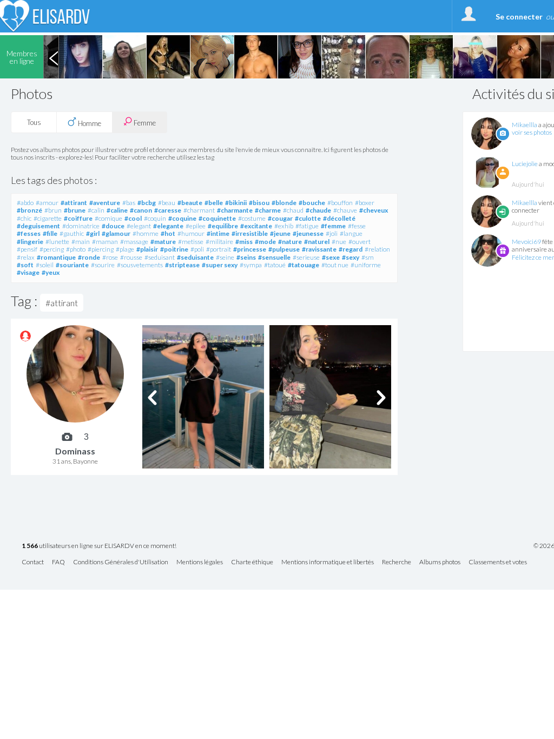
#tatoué (275, 265)
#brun (53, 210)
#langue (351, 233)
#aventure (104, 203)
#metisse (190, 241)
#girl (93, 233)
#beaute (189, 203)
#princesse (249, 249)
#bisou (259, 203)
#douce (113, 226)
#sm (367, 257)
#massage (134, 241)
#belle (214, 203)
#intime (218, 233)
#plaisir (147, 249)
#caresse (167, 210)
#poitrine (174, 249)
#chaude (318, 210)
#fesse (357, 226)
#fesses (29, 233)
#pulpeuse (284, 249)
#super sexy (220, 265)
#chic (24, 218)
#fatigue (307, 226)
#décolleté (339, 218)
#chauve (345, 210)
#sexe (331, 257)
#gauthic (72, 233)
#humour (191, 233)
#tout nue (334, 265)
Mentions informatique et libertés (327, 562)
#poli (197, 249)
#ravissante (319, 249)
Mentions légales (199, 562)
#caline (117, 210)
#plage (125, 249)
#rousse (131, 257)
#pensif (27, 249)
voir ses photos (532, 132)
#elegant (139, 226)
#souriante (72, 265)
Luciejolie (525, 164)
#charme (268, 210)
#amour (47, 203)
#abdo (25, 203)
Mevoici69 (526, 241)
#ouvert (359, 241)
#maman (105, 241)
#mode (265, 241)
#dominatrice (81, 226)
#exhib (283, 226)
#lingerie (30, 241)
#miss (244, 241)
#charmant (199, 210)
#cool (133, 218)
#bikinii (236, 203)
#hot (168, 233)
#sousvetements (140, 265)
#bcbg (146, 203)
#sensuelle (274, 257)
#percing (51, 249)
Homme (88, 123)
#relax (26, 257)
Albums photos (439, 562)
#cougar (280, 218)
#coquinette (217, 218)
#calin (96, 210)
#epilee (196, 226)
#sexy (350, 257)
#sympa (251, 265)
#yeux (51, 272)
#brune (74, 210)
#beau (166, 203)
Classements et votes (498, 562)
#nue (339, 241)
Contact (33, 562)
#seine (225, 257)
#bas (128, 203)
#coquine (182, 218)
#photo (75, 249)
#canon (141, 210)
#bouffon (340, 203)
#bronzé (29, 210)
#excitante (256, 226)
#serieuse (306, 257)
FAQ (58, 562)
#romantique (56, 257)
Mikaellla (524, 125)
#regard (350, 249)
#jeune (280, 233)
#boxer (364, 203)
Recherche (396, 562)
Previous (53, 56)
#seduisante (195, 257)
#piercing (101, 249)
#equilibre (223, 226)
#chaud (293, 210)
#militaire (219, 241)
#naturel (316, 241)
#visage (28, 272)
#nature (290, 241)
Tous (34, 122)
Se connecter (519, 16)
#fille (50, 233)
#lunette (57, 241)
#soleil (45, 265)
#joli (332, 233)
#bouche (312, 203)
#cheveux (373, 210)
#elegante (168, 226)
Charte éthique (252, 562)
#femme (333, 226)
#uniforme (366, 265)
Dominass (75, 451)
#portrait (218, 249)
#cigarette (48, 218)
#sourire (103, 265)
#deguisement (38, 226)
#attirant (74, 203)
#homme (146, 233)
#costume (252, 218)
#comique (108, 218)
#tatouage (303, 265)
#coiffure (78, 218)
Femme (144, 122)
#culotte (308, 218)
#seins (246, 257)
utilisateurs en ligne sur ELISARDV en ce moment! (99, 546)
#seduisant (159, 257)
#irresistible (250, 233)
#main (80, 241)
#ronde (89, 257)
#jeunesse (308, 233)
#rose (110, 257)
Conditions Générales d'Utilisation (120, 562)
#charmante (235, 210)
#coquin (155, 218)
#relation (377, 249)
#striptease (182, 265)
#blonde (284, 203)
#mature (163, 241)
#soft (25, 265)
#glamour (116, 233)
